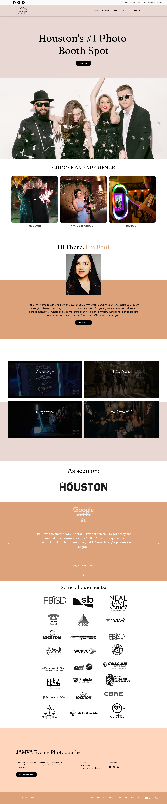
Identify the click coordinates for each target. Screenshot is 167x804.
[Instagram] (18, 2)
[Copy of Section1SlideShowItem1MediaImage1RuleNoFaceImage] (83, 575)
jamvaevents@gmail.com (152, 2)
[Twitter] (23, 2)
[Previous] (7, 541)
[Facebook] (14, 2)
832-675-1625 (129, 2)
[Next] (159, 541)
